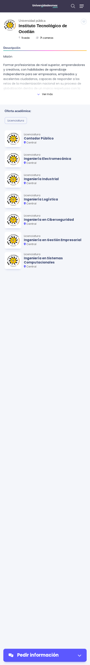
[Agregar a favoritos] (84, 22)
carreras (46, 38)
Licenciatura (16, 121)
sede (26, 38)
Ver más (47, 94)
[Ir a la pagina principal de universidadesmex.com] (45, 6)
